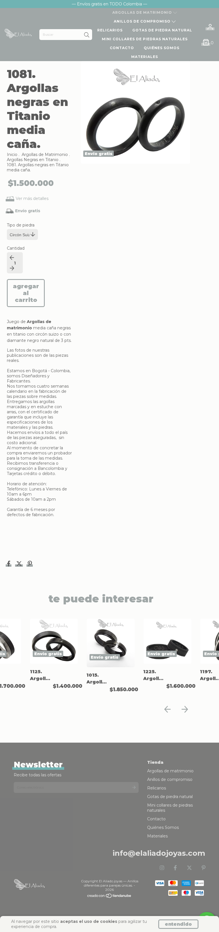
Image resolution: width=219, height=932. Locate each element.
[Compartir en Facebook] (9, 564)
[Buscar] (86, 35)
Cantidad (16, 248)
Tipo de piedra (21, 225)
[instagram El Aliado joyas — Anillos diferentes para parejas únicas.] (162, 868)
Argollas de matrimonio (142, 12)
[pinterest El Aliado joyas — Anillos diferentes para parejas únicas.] (204, 868)
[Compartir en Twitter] (19, 564)
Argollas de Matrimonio (45, 154)
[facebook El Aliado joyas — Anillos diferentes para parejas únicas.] (175, 868)
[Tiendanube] (109, 897)
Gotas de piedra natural (162, 30)
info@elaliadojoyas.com (159, 853)
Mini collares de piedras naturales (145, 39)
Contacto (122, 48)
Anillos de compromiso (143, 21)
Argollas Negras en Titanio (32, 159)
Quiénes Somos (161, 48)
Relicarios (110, 30)
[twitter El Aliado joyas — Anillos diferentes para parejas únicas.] (189, 868)
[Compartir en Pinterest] (30, 564)
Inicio (12, 154)
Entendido (178, 924)
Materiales (144, 57)
